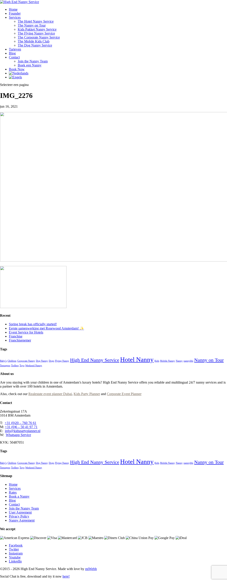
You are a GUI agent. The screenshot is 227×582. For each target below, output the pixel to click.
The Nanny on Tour (32, 25)
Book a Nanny (19, 496)
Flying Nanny (62, 361)
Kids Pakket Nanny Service (37, 29)
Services (15, 17)
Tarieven (15, 49)
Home (13, 9)
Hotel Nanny (137, 359)
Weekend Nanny (33, 365)
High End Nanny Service (94, 360)
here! (66, 576)
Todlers (15, 365)
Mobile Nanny (167, 361)
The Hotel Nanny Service (36, 21)
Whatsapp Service (18, 435)
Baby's (3, 361)
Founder (15, 13)
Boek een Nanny (29, 65)
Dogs (51, 361)
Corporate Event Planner (124, 394)
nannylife (188, 361)
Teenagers (5, 365)
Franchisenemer (20, 340)
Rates (13, 492)
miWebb (91, 569)
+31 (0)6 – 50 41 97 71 (21, 427)
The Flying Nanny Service (36, 33)
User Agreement (20, 512)
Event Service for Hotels (26, 332)
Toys (22, 365)
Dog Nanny (42, 361)
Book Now (17, 69)
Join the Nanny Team (33, 61)
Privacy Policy (19, 516)
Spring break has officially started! (33, 324)
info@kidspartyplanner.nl (22, 431)
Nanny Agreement (22, 520)
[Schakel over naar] (18, 73)
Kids (157, 361)
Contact (14, 57)
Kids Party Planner (87, 394)
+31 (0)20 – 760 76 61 (20, 423)
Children (12, 361)
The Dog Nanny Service (35, 45)
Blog (12, 53)
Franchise (15, 336)
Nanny (179, 361)
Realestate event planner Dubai (50, 394)
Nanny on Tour (209, 360)
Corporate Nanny (26, 361)
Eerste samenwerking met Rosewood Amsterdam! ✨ (46, 328)
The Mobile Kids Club (33, 41)
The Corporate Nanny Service (39, 37)
